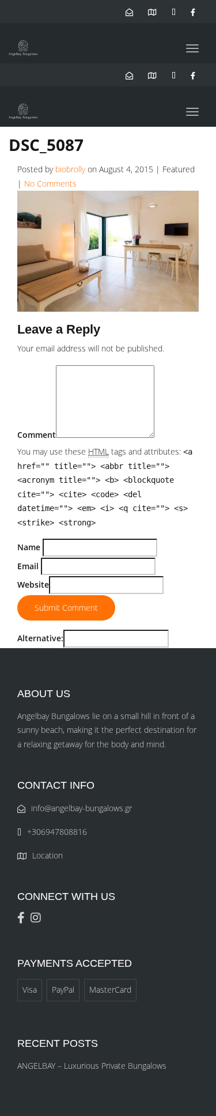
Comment (36, 434)
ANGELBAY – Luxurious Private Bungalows (91, 1065)
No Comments (50, 183)
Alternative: (40, 638)
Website (33, 584)
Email (28, 566)
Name (28, 547)
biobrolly (70, 169)
